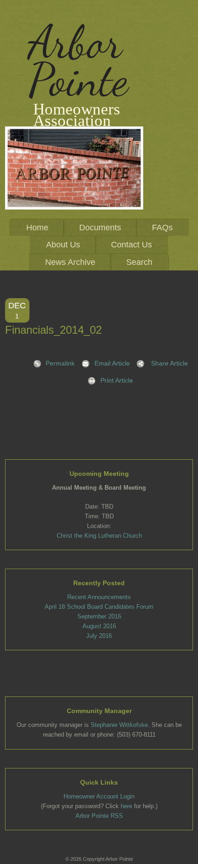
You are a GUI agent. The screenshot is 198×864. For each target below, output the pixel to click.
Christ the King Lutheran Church (99, 535)
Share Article (169, 363)
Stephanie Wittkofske (119, 724)
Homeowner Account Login (99, 796)
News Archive (70, 262)
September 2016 (99, 616)
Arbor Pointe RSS (99, 815)
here (126, 806)
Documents (100, 227)
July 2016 (99, 635)
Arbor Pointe (78, 61)
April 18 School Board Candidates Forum (99, 606)
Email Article (111, 363)
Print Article (116, 380)
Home (37, 227)
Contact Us (131, 244)
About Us (63, 244)
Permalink (60, 363)
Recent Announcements (99, 597)
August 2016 (99, 626)
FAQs (162, 227)
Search (139, 262)
